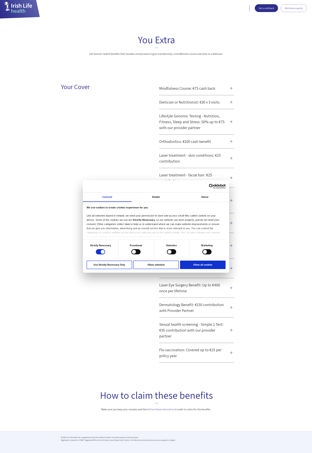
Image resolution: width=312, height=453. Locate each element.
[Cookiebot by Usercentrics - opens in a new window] (211, 186)
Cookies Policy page (149, 236)
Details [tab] (156, 197)
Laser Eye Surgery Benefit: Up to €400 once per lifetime (189, 287)
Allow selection (156, 264)
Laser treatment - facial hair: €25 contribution (185, 177)
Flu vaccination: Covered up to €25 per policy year (190, 352)
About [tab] (204, 197)
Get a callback (266, 8)
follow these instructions (161, 409)
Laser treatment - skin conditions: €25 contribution (190, 158)
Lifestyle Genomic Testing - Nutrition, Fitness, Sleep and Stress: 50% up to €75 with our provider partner (192, 121)
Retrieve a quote (294, 8)
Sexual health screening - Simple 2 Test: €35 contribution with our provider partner (191, 330)
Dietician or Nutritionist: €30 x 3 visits (189, 102)
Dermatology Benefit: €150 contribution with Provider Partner (191, 307)
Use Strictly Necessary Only (109, 264)
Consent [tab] (107, 197)
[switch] (136, 251)
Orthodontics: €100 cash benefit (185, 141)
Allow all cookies (202, 264)
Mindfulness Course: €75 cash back (187, 88)
